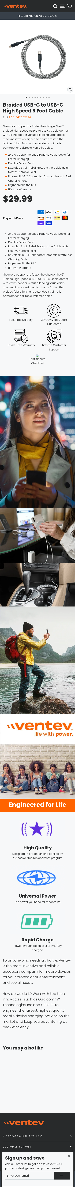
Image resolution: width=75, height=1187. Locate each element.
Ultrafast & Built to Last (23, 1136)
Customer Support (17, 1146)
